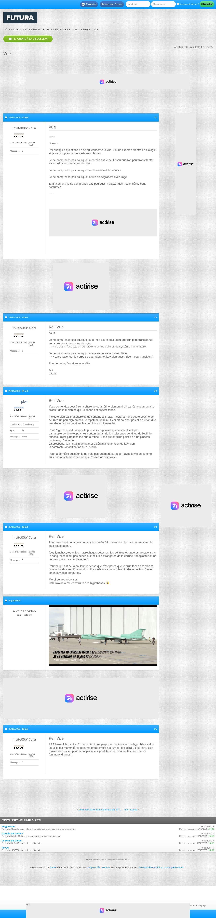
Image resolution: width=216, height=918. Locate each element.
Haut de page (199, 905)
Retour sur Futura (111, 4)
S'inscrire (89, 4)
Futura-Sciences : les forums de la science (46, 29)
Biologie (85, 29)
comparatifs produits (98, 867)
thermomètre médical (151, 867)
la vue (5, 847)
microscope (130, 809)
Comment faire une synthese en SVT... (100, 809)
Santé (53, 867)
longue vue (8, 826)
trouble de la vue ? (12, 833)
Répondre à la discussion (28, 39)
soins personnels (174, 867)
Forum (15, 29)
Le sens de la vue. (12, 840)
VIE (75, 29)
